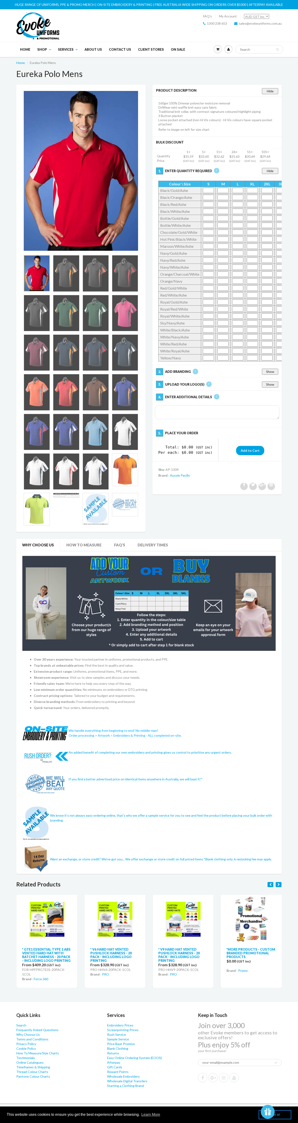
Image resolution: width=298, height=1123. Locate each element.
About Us (93, 49)
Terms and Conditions (32, 1039)
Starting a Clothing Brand (125, 1086)
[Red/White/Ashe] (81, 170)
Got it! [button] (275, 1114)
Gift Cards (114, 1067)
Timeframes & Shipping (33, 1067)
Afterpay (113, 1062)
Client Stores (151, 49)
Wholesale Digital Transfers (127, 1081)
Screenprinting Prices (123, 1030)
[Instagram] (223, 1077)
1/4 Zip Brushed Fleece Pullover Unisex (247, 951)
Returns (113, 1053)
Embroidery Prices (120, 1025)
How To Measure (84, 545)
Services (66, 49)
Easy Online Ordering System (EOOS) (134, 1058)
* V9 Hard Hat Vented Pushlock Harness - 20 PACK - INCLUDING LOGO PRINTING (111, 955)
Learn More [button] (150, 1114)
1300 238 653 (217, 23)
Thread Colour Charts (32, 1072)
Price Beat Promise (121, 1044)
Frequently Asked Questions (37, 1030)
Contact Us (120, 49)
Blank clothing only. (238, 859)
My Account (228, 16)
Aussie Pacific (180, 475)
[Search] (277, 49)
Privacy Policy (26, 1044)
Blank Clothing (117, 1048)
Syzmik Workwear (251, 969)
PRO (37, 974)
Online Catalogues (30, 1062)
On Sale (178, 49)
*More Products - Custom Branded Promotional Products (182, 953)
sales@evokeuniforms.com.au (260, 23)
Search (21, 1025)
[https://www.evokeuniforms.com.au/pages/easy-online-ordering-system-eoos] (149, 603)
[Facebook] (202, 1077)
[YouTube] (234, 1077)
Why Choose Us (38, 545)
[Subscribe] (276, 1062)
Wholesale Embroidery (123, 1076)
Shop (42, 49)
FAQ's (207, 16)
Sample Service (118, 1039)
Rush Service (116, 1034)
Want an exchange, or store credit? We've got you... (87, 859)
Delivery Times (153, 545)
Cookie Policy (26, 1048)
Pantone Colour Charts (33, 1076)
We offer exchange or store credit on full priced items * (165, 859)
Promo (174, 971)
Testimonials (25, 1058)
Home (25, 49)
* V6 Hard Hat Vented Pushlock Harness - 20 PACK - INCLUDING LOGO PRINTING (43, 955)
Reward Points (118, 1072)
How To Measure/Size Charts (37, 1053)
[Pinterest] (213, 1077)
